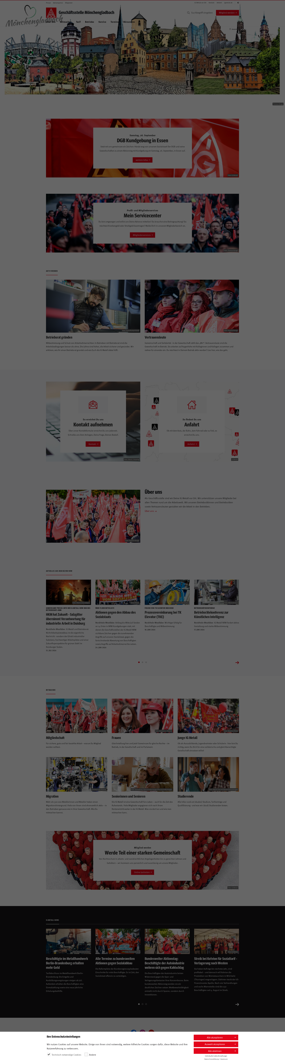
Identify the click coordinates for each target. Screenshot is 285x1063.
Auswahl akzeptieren (215, 1044)
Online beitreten (142, 872)
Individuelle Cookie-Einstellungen (216, 1056)
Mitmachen (66, 21)
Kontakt (211, 2)
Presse (48, 3)
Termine (115, 21)
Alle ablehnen (214, 1050)
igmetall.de (228, 2)
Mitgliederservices (142, 234)
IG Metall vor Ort (200, 2)
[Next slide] (237, 662)
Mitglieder (69, 3)
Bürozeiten (129, 21)
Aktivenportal (58, 3)
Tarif (78, 21)
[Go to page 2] (142, 662)
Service (102, 21)
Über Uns (51, 21)
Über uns (149, 510)
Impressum (224, 1059)
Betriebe (89, 21)
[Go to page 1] (139, 662)
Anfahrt (219, 2)
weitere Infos (142, 159)
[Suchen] (188, 13)
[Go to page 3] (146, 662)
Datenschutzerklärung (211, 1059)
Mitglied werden (227, 12)
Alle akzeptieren (215, 1037)
